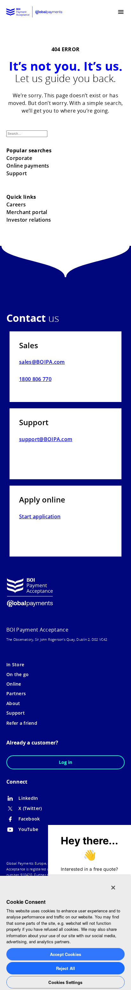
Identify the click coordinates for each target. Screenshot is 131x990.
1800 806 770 (35, 379)
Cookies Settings (65, 982)
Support (16, 173)
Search (55, 138)
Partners (16, 693)
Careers (16, 204)
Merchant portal (26, 212)
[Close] (113, 888)
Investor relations (28, 219)
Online (13, 684)
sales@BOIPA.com (42, 361)
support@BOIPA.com (45, 439)
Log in (65, 762)
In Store (15, 664)
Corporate (19, 158)
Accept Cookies (65, 954)
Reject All (65, 968)
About (13, 703)
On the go (17, 674)
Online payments (27, 165)
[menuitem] (108, 12)
